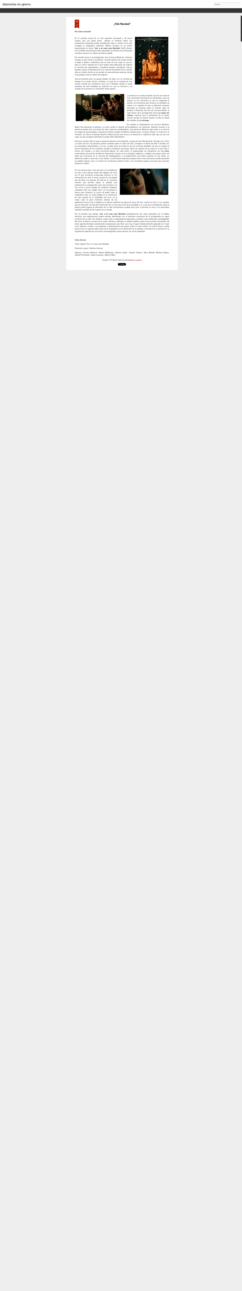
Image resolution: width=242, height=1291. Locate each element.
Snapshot (41, 10)
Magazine (19, 10)
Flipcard (11, 10)
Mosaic (26, 10)
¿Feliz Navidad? (122, 23)
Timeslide (49, 10)
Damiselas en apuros (133, 260)
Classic (3, 10)
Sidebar (33, 10)
